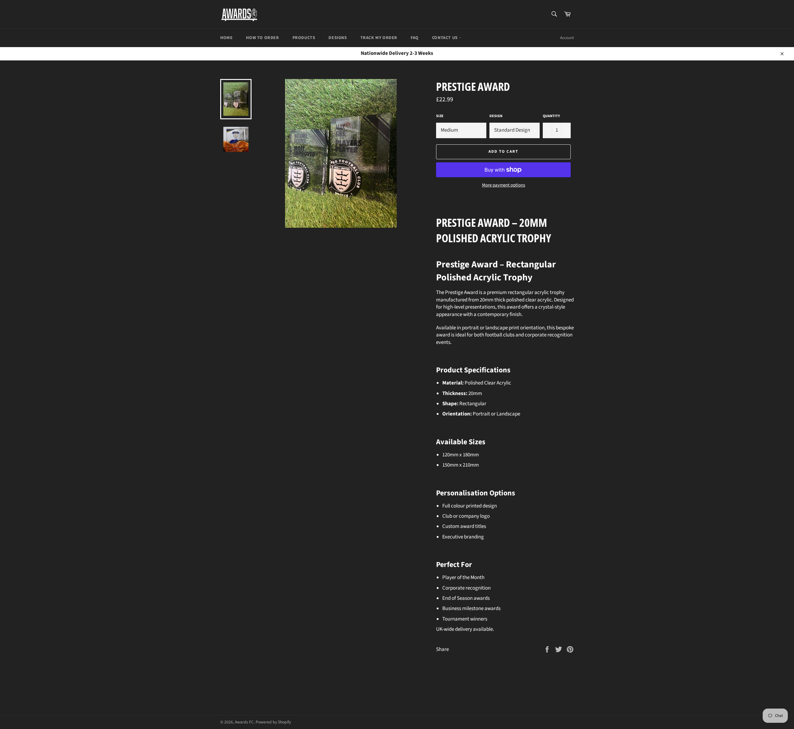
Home (226, 38)
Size (440, 116)
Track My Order (378, 38)
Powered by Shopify (273, 722)
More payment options (503, 185)
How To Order (262, 38)
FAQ (415, 38)
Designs (337, 38)
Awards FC (244, 722)
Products (303, 38)
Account (567, 38)
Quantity (551, 116)
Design (495, 116)
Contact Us (445, 38)
